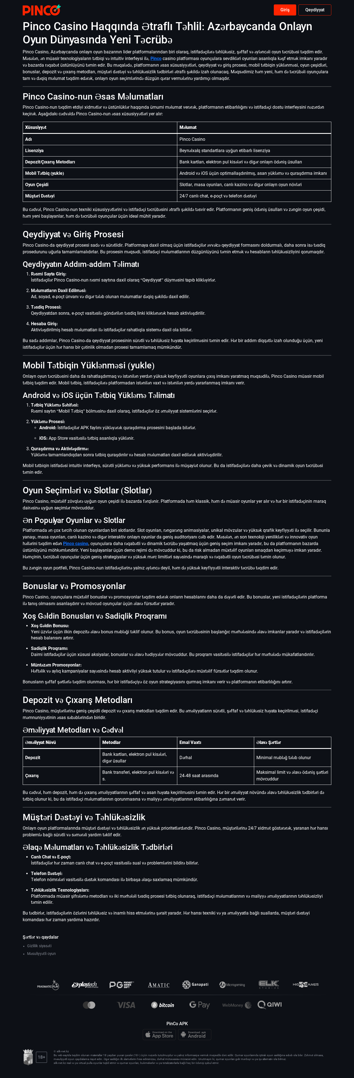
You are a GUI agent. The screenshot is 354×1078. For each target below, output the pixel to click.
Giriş (285, 9)
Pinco (156, 58)
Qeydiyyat (314, 9)
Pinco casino (75, 543)
